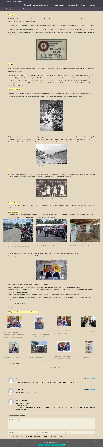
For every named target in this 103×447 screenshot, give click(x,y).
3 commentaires (57, 367)
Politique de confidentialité (58, 444)
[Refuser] (101, 443)
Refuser (47, 444)
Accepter (41, 444)
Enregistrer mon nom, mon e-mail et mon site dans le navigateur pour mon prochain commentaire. (36, 436)
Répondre (92, 378)
